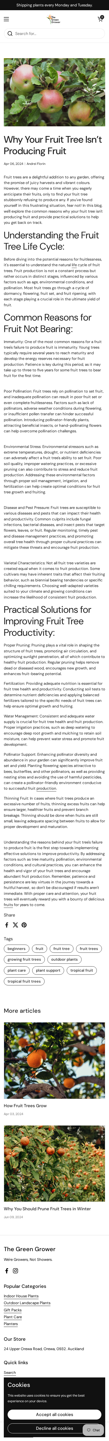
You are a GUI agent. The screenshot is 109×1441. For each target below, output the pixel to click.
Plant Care (13, 1317)
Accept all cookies (54, 1414)
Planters (11, 1323)
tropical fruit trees (24, 981)
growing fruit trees (24, 959)
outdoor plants (64, 959)
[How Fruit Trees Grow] (54, 1060)
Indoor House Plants (21, 1296)
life (74, 264)
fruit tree (61, 948)
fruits (8, 904)
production (46, 788)
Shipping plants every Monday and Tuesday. (54, 5)
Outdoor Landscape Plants (27, 1302)
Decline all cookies (54, 1428)
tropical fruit (81, 970)
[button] (100, 19)
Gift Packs (13, 1310)
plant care (17, 970)
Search (10, 1372)
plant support (48, 970)
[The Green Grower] (53, 19)
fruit (39, 948)
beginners (17, 948)
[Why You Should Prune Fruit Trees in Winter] (54, 1163)
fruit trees (89, 948)
